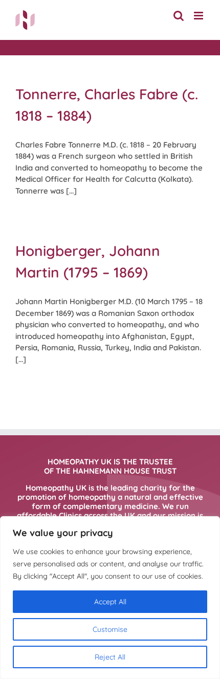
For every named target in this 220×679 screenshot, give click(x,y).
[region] (110, 597)
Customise (110, 629)
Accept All (110, 601)
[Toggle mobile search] (178, 15)
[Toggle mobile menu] (199, 15)
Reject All (110, 657)
